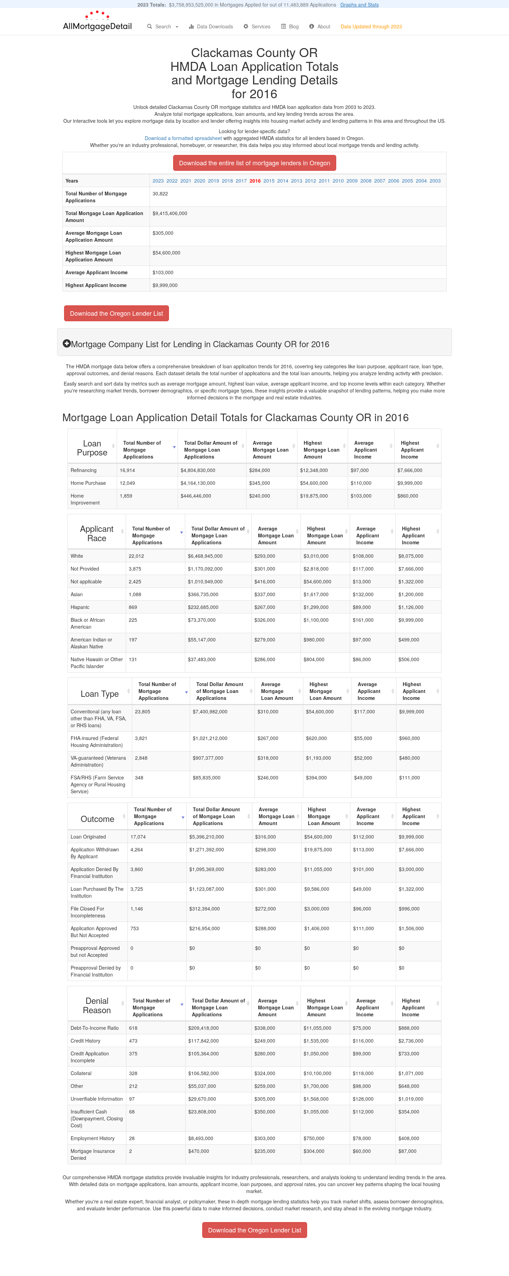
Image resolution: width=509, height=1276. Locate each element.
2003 (435, 180)
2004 (421, 180)
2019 (213, 180)
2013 (296, 180)
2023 (158, 180)
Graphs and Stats (359, 4)
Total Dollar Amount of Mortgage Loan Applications (211, 449)
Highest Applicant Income (412, 449)
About (324, 26)
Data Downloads (215, 26)
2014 (282, 180)
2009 (352, 180)
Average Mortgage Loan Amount (271, 449)
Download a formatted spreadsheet (183, 138)
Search (163, 26)
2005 (407, 180)
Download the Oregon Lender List (116, 312)
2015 (269, 180)
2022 (172, 180)
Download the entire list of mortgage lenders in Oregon (254, 162)
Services (261, 26)
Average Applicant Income (365, 449)
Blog (294, 26)
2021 (185, 180)
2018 (227, 180)
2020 (199, 180)
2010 (338, 180)
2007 (379, 180)
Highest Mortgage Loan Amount (322, 449)
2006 (393, 180)
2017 (241, 180)
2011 (324, 180)
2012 (310, 180)
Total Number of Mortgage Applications (142, 449)
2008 (366, 180)
